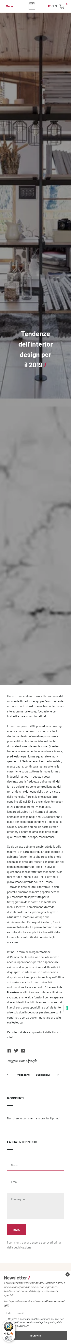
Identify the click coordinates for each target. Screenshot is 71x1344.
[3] (67, 1008)
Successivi (43, 1074)
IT (49, 6)
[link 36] (23, 1051)
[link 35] (16, 1051)
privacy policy (48, 1322)
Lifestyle (31, 1061)
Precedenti (23, 1074)
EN (55, 6)
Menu (9, 6)
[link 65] (67, 1274)
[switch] (8, 1338)
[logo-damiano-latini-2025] (36, 6)
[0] (62, 6)
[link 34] (9, 1051)
